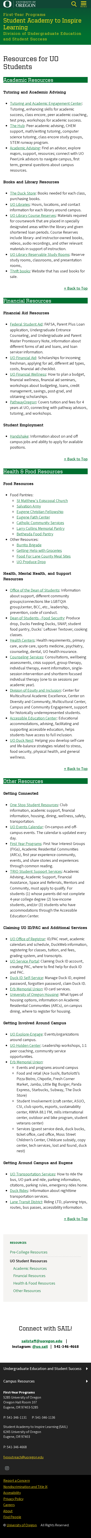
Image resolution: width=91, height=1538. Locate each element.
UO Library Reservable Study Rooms (40, 254)
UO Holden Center (25, 1045)
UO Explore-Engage (26, 1034)
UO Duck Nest (21, 740)
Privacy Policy (13, 1499)
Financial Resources (29, 1276)
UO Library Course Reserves (33, 215)
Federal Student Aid (26, 324)
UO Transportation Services (32, 1174)
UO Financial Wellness (28, 374)
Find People (12, 1517)
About (8, 1511)
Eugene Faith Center (33, 517)
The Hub (17, 126)
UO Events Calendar (26, 827)
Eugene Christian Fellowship (40, 512)
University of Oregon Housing (34, 994)
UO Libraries (20, 204)
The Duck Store (23, 193)
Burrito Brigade (29, 545)
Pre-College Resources (28, 1252)
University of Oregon (22, 1525)
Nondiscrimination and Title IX (25, 1486)
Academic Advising (25, 148)
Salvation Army (29, 506)
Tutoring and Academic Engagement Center (46, 103)
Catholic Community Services (40, 523)
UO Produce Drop (31, 562)
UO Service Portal (24, 961)
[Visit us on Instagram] (7, 1468)
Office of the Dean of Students (34, 590)
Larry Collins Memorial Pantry (40, 528)
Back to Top (77, 288)
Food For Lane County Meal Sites (44, 556)
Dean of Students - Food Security (37, 618)
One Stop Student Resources (34, 805)
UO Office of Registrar (27, 939)
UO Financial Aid (23, 358)
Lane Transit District (26, 1202)
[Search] (74, 4)
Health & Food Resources (34, 1283)
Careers (9, 1504)
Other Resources (27, 1291)
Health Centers (22, 640)
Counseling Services (26, 657)
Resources (18, 1243)
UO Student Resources (28, 1261)
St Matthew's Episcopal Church (42, 501)
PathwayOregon (23, 402)
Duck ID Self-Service (26, 978)
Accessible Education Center (33, 718)
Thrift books (20, 271)
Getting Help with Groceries (39, 550)
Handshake (19, 436)
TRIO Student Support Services (36, 871)
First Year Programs (26, 844)
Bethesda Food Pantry (35, 534)
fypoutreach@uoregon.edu (23, 1457)
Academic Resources (30, 1268)
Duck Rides (19, 1190)
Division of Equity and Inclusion (35, 690)
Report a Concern (16, 1480)
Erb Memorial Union (26, 989)
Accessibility (12, 1492)
